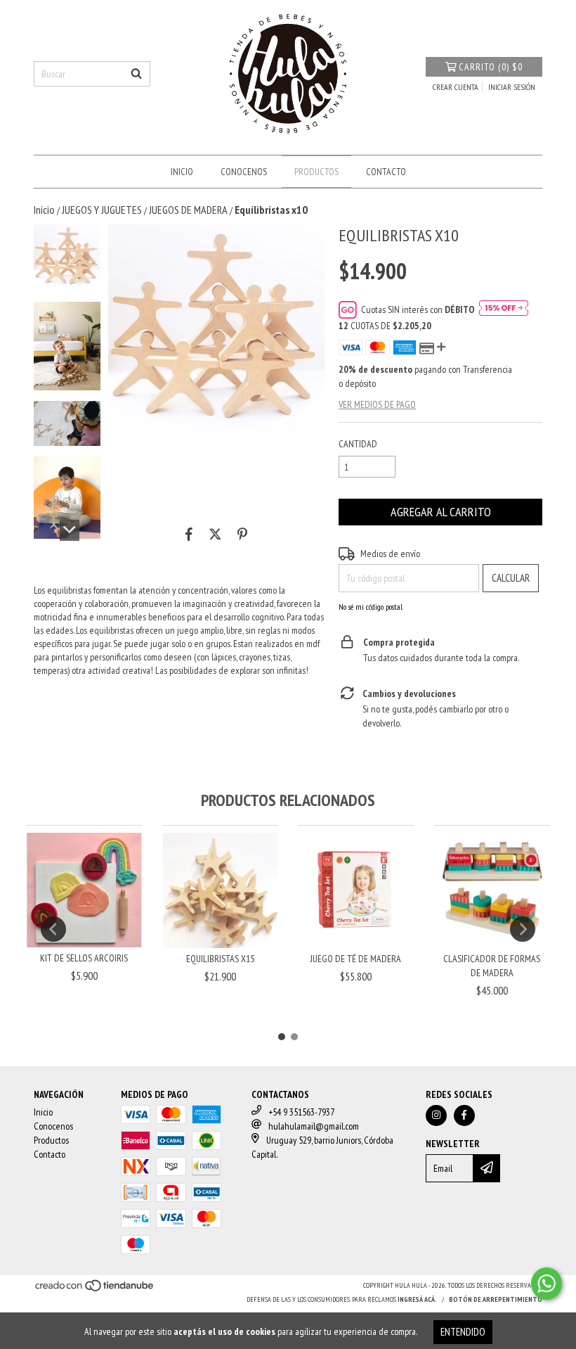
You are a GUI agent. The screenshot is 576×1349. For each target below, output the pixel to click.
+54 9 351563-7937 (301, 1112)
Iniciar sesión (511, 87)
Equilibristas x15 (220, 958)
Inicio (182, 171)
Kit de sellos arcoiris (84, 958)
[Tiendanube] (95, 1289)
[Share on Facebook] (188, 535)
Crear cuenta (455, 87)
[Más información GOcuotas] (503, 309)
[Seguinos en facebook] (464, 1115)
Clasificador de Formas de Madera (491, 965)
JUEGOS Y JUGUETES (102, 210)
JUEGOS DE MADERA (188, 210)
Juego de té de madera (355, 958)
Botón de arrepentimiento (495, 1299)
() (491, 66)
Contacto (386, 171)
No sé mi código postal (370, 606)
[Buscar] (136, 74)
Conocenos (244, 171)
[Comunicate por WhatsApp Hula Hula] (546, 1283)
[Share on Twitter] (215, 535)
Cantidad (358, 443)
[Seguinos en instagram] (436, 1115)
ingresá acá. (417, 1299)
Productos (316, 171)
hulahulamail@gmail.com (313, 1126)
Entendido (462, 1331)
